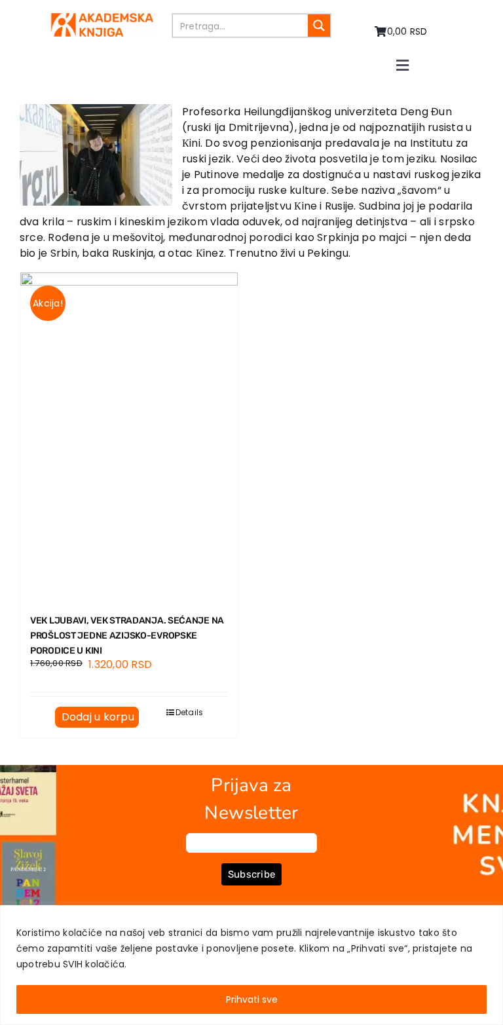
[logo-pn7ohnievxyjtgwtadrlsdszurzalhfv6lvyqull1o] (102, 18)
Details (190, 712)
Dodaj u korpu (98, 716)
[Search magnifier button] (319, 25)
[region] (251, 965)
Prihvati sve (252, 999)
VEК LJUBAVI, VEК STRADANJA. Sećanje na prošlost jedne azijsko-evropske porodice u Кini (127, 635)
